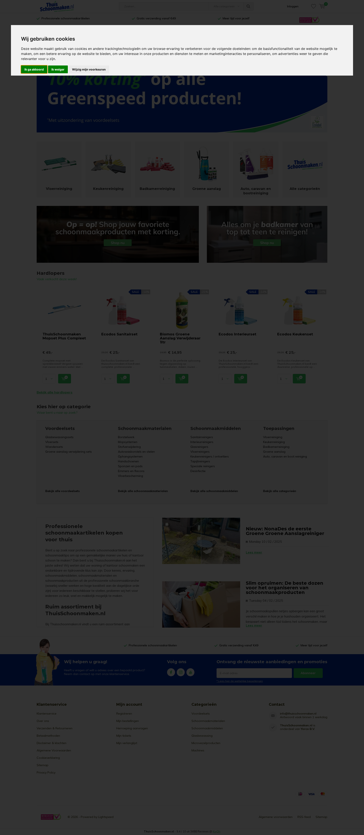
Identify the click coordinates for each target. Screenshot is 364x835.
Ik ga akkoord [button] (34, 69)
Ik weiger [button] (57, 69)
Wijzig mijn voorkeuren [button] (89, 69)
